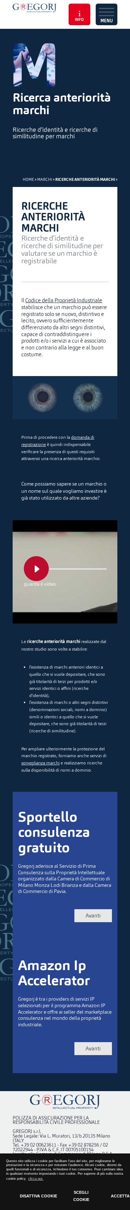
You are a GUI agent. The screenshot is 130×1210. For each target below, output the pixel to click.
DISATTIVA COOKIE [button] (38, 1196)
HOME (28, 179)
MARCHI (44, 179)
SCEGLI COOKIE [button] (81, 1196)
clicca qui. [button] (35, 1178)
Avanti (93, 915)
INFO (79, 20)
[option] (65, 64)
